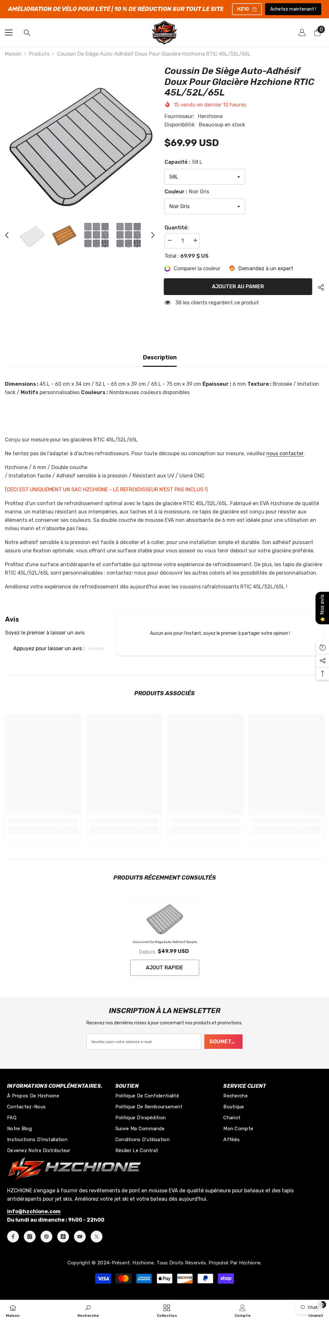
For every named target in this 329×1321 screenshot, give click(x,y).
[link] (42, 820)
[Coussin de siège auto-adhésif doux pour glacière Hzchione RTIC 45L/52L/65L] (164, 918)
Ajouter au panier (239, 286)
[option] (80, 141)
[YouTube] (80, 1236)
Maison (13, 54)
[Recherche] (27, 33)
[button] (7, 235)
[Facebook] (13, 1236)
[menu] (9, 32)
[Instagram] (30, 1236)
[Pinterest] (46, 1236)
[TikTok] (63, 1236)
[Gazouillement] (96, 1236)
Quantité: (176, 228)
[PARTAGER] (318, 287)
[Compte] (302, 32)
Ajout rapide (164, 968)
